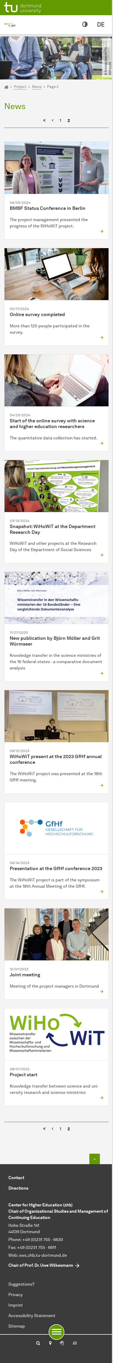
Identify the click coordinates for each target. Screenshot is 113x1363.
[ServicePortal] (62, 1343)
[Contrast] (85, 25)
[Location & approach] (50, 1343)
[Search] (38, 1343)
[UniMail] (74, 1343)
